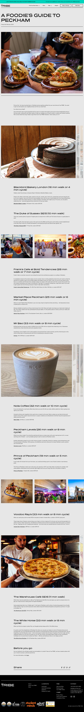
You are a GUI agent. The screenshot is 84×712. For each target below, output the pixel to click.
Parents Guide (59, 688)
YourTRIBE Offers (60, 689)
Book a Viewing (65, 5)
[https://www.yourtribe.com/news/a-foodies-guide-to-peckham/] (69, 667)
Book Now (77, 5)
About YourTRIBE (32, 685)
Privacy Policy (59, 695)
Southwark (44, 686)
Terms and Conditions (61, 696)
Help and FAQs (60, 686)
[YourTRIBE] (5, 6)
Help (58, 683)
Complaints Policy (60, 698)
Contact (73, 683)
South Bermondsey (46, 688)
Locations (45, 683)
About (29, 683)
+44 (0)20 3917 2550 (75, 686)
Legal (58, 692)
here (28, 655)
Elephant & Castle (46, 691)
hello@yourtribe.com (75, 688)
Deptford (44, 689)
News (29, 687)
